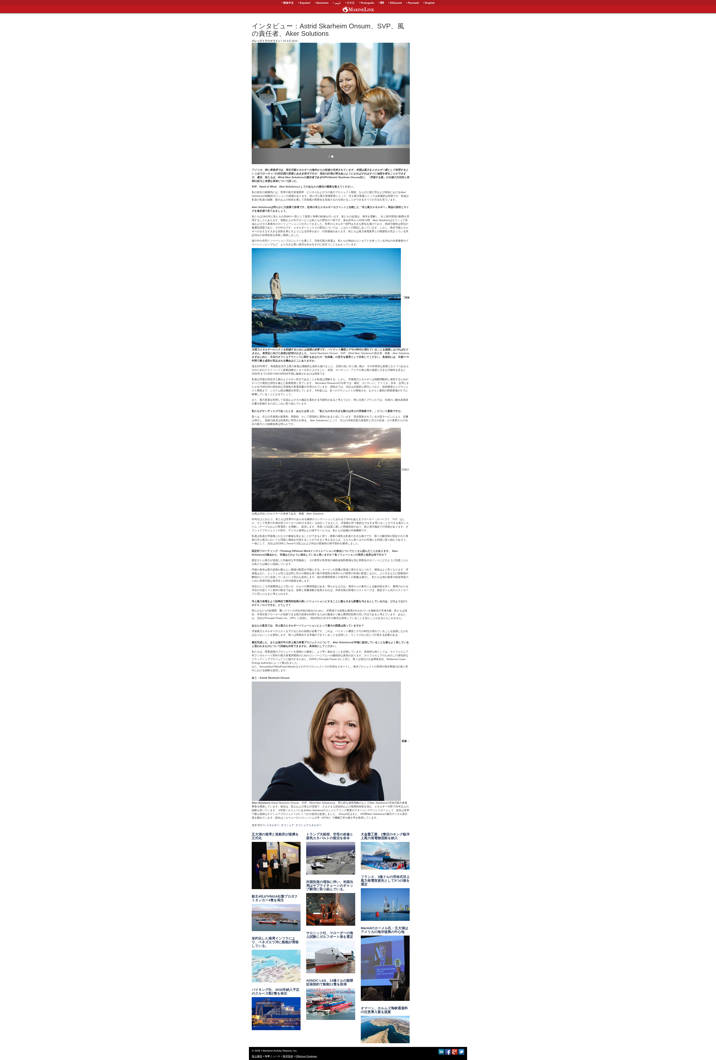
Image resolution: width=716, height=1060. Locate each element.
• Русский (412, 2)
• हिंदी (381, 2)
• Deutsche (322, 2)
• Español (304, 2)
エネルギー (273, 835)
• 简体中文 (288, 2)
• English (429, 2)
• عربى (337, 2)
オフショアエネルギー (309, 835)
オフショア (287, 835)
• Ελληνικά (395, 2)
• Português (366, 2)
